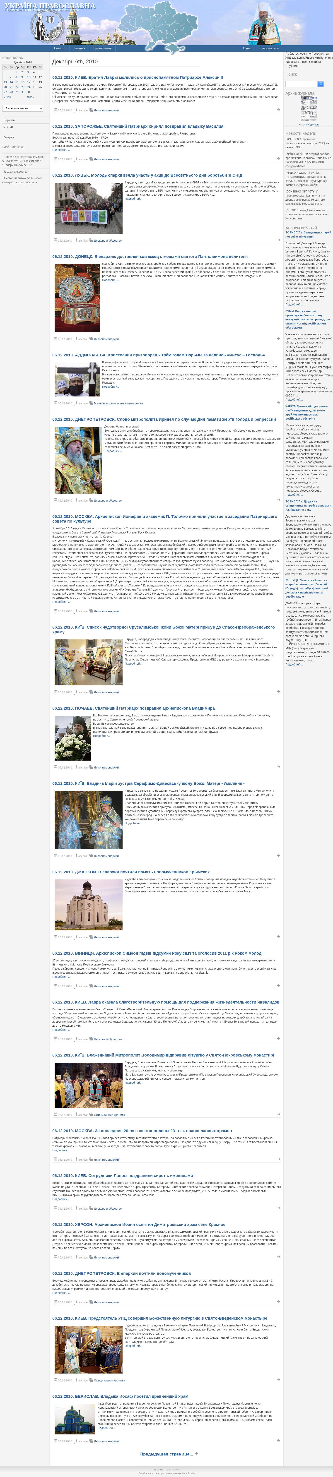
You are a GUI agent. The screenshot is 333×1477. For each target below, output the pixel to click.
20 (5, 87)
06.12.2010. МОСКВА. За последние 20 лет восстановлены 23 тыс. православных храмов (142, 1131)
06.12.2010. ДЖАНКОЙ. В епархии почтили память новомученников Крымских (131, 872)
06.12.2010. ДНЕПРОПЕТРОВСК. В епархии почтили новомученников (121, 1273)
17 (28, 82)
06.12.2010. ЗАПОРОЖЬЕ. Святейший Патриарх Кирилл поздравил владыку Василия (138, 126)
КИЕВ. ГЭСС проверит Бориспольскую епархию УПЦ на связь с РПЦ (307, 143)
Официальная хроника (109, 1115)
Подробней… (61, 150)
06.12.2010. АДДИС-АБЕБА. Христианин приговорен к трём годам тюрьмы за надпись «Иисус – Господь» (158, 355)
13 (5, 82)
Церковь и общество (108, 241)
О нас (247, 48)
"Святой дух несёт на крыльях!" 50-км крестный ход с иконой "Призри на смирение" (23, 161)
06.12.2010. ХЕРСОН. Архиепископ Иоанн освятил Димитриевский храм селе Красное (138, 1224)
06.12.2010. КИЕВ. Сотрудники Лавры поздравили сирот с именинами (122, 1175)
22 (17, 87)
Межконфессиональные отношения (118, 403)
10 (28, 77)
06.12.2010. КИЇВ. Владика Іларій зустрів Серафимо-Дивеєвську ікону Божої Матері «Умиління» (148, 783)
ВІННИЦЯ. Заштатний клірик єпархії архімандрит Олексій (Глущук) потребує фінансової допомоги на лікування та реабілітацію (306, 588)
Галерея (8, 137)
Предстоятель (269, 48)
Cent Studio (188, 1473)
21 (11, 87)
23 (22, 87)
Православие (102, 48)
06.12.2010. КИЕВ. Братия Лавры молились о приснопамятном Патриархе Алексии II (137, 77)
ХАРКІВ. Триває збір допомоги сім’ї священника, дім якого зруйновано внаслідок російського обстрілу (306, 412)
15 (17, 82)
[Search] (321, 84)
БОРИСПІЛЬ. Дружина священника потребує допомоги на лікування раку (308, 506)
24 (28, 87)
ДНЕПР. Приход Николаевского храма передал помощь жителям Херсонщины (307, 214)
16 (22, 82)
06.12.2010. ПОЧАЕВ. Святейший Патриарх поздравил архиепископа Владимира (133, 708)
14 (11, 82)
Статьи (8, 127)
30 (22, 92)
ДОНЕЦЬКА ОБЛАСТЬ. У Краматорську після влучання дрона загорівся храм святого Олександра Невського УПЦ (305, 198)
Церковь (9, 120)
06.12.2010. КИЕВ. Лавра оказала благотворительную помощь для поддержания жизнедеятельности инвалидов (166, 1002)
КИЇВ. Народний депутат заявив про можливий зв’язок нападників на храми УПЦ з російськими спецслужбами (308, 160)
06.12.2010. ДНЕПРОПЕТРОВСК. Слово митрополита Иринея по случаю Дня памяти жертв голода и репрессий (164, 419)
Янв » (30, 97)
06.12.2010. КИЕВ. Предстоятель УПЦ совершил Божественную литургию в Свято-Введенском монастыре (159, 1318)
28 (11, 92)
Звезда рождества (15, 171)
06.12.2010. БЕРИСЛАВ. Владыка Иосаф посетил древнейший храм (120, 1396)
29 (17, 92)
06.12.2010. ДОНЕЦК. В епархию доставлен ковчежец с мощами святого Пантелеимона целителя (150, 256)
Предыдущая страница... (166, 1454)
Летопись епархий (106, 110)
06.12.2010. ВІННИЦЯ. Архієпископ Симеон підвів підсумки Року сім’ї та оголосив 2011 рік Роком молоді (157, 953)
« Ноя (7, 97)
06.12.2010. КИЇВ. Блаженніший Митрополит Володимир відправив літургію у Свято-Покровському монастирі (163, 1055)
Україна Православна (50, 5)
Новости (59, 48)
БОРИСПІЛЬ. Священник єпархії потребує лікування (308, 234)
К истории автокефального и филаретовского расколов (22, 180)
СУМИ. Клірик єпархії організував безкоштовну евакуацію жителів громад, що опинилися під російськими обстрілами (307, 319)
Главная (79, 48)
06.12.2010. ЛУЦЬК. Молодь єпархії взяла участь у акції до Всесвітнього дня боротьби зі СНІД (147, 175)
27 (5, 92)
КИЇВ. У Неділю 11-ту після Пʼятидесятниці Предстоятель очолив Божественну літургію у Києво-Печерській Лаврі (306, 179)
